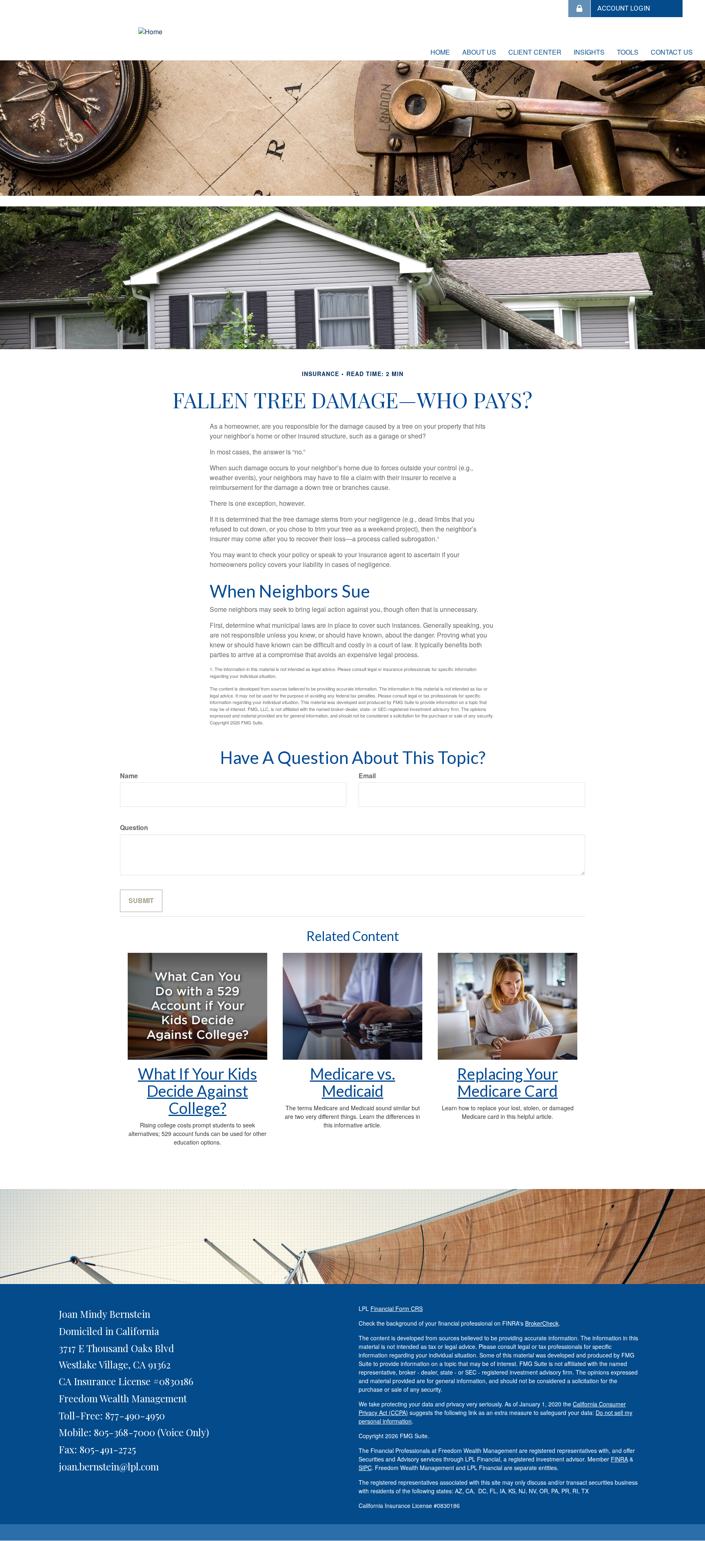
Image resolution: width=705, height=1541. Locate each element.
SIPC (365, 1468)
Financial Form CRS (396, 1308)
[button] (479, 52)
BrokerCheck (542, 1323)
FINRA (619, 1459)
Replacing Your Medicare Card (507, 1082)
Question (134, 827)
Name (129, 775)
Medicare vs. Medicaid (352, 1082)
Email (367, 775)
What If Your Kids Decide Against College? (197, 1090)
